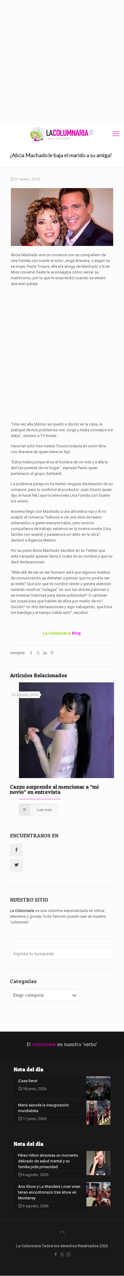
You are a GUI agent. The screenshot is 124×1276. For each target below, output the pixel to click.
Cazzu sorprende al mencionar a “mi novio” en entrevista (54, 789)
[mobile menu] (116, 134)
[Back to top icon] (62, 1232)
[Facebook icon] (56, 1254)
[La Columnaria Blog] (62, 133)
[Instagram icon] (68, 1254)
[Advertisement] (62, 62)
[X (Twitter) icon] (62, 1254)
